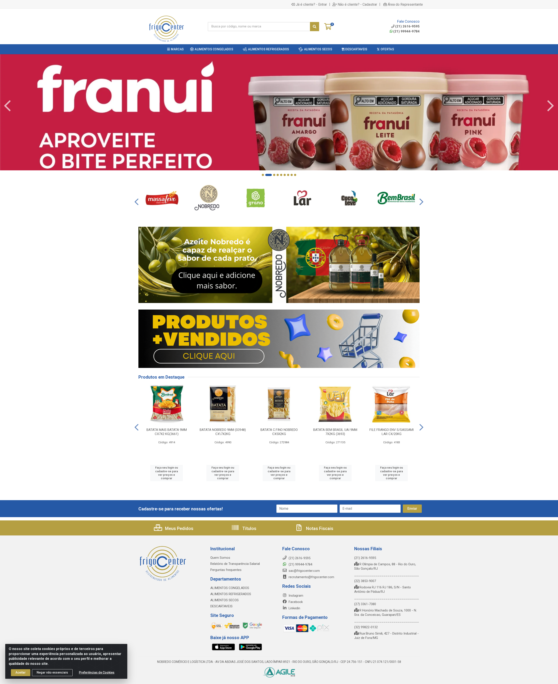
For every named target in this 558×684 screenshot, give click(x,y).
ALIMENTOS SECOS (224, 600)
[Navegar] (7, 106)
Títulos (248, 528)
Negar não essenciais (52, 672)
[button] (263, 175)
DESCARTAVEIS (221, 606)
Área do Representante (405, 4)
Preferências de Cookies (96, 672)
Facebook (295, 602)
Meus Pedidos (178, 528)
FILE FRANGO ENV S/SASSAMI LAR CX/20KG (391, 432)
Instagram (295, 596)
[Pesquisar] (314, 26)
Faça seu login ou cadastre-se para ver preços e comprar (166, 473)
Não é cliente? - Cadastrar (357, 4)
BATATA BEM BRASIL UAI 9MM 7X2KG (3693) (335, 432)
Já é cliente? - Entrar (311, 4)
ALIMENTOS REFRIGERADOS (230, 594)
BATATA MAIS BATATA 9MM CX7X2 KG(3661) (166, 432)
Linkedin (294, 608)
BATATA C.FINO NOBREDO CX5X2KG (279, 432)
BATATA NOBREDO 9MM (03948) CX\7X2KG (223, 432)
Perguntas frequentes (226, 570)
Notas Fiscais (319, 528)
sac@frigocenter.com (304, 571)
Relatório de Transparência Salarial (235, 564)
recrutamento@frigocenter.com (311, 577)
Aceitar (20, 672)
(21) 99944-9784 (406, 31)
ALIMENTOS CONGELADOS (229, 588)
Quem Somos (220, 558)
